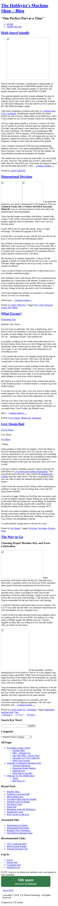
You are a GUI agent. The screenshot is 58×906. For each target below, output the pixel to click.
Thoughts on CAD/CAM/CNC (26, 758)
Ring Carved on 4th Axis (18, 814)
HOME (10, 24)
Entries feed (12, 862)
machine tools (7, 712)
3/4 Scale (33, 528)
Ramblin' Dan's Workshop (18, 830)
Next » (33, 715)
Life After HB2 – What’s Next (25, 755)
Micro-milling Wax (15, 796)
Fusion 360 (6, 307)
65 (28, 715)
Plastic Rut (11, 807)
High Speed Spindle (15, 33)
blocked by (29, 882)
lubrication (49, 709)
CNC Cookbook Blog (16, 844)
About (15, 778)
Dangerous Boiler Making (24, 768)
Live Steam (15, 418)
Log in (10, 860)
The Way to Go (12, 537)
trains (3, 531)
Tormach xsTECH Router (18, 802)
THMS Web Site (14, 27)
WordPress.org (13, 867)
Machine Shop (13, 791)
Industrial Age (18, 770)
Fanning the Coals (15, 812)
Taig (16, 712)
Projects (51, 528)
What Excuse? (11, 313)
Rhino (15, 307)
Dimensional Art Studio (17, 825)
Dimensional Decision (16, 176)
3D (36, 305)
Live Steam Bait (12, 424)
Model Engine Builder (17, 846)
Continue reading (45, 166)
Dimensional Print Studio (18, 828)
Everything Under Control (18, 748)
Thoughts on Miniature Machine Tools (24, 763)
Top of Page (8, 890)
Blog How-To (18, 781)
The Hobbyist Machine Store (20, 833)
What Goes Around (21, 760)
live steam (42, 528)
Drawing (49, 305)
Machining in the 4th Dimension (21, 809)
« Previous (6, 715)
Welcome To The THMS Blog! (21, 776)
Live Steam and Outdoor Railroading (31, 471)
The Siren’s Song (14, 804)
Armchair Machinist (21, 765)
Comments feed (14, 865)
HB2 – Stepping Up (21, 753)
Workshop (36, 418)
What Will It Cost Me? (22, 773)
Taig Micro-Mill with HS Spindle (21, 799)
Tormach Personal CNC (17, 849)
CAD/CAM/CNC (18, 170)
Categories (6, 737)
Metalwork (26, 418)
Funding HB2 (18, 750)
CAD (41, 305)
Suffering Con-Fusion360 (18, 794)
